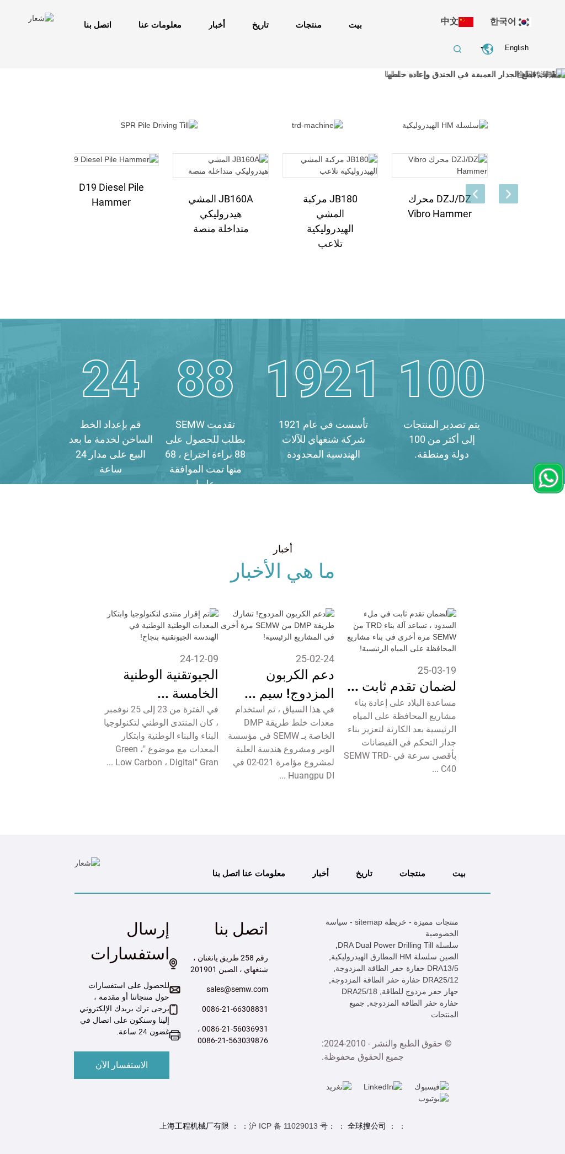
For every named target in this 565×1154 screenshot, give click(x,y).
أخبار (217, 24)
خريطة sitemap (381, 921)
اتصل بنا (97, 24)
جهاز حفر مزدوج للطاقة (420, 991)
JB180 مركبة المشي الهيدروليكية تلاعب (330, 221)
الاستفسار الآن (121, 1065)
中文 (450, 21)
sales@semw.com (237, 989)
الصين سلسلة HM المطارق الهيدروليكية (395, 956)
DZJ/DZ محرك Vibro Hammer (440, 206)
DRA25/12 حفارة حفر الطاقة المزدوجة (395, 979)
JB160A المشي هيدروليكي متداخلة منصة (220, 213)
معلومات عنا (160, 24)
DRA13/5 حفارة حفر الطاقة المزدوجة (397, 968)
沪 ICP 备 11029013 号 (288, 1125)
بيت (355, 24)
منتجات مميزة (436, 921)
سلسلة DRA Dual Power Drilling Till (398, 945)
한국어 (503, 21)
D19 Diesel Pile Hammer (111, 194)
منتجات (309, 24)
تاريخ (260, 24)
